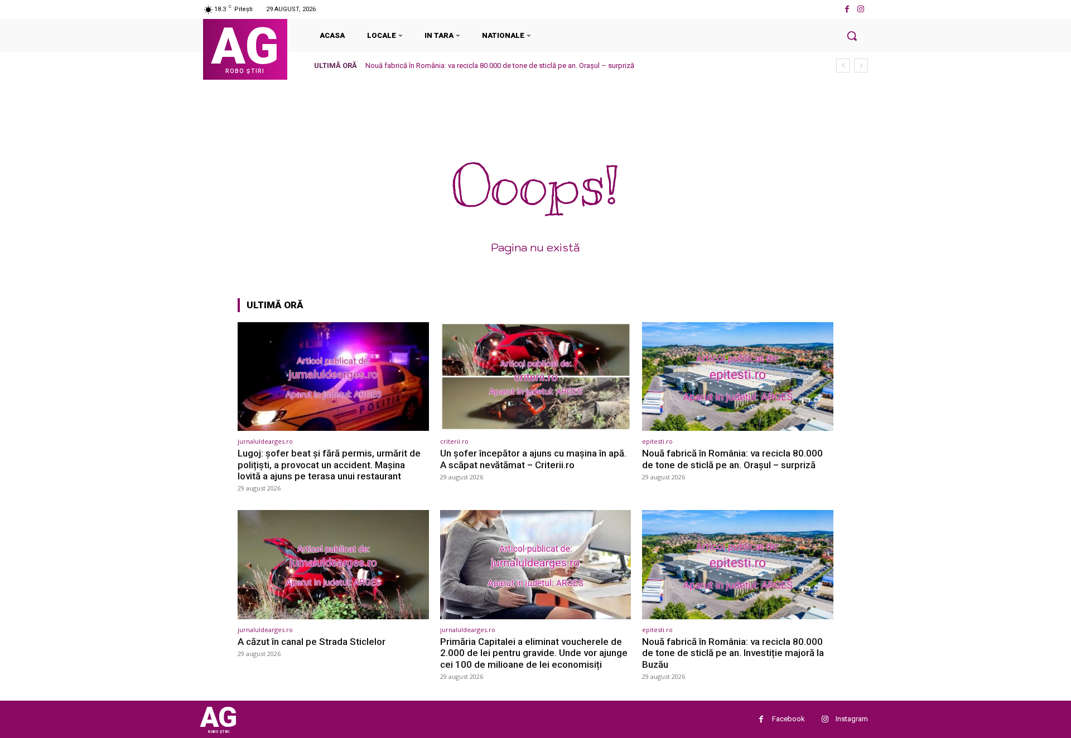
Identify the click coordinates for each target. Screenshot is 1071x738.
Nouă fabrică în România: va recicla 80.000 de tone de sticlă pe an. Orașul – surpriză (499, 65)
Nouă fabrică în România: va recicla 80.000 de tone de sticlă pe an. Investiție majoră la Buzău (733, 653)
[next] (861, 65)
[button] (852, 36)
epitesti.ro (657, 441)
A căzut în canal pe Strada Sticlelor (311, 641)
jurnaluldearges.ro (265, 441)
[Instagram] (861, 9)
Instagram (852, 719)
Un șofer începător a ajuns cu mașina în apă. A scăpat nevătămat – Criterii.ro (533, 459)
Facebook (788, 719)
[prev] (843, 65)
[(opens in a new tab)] (333, 376)
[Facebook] (847, 9)
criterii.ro (454, 441)
